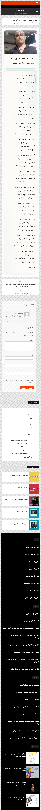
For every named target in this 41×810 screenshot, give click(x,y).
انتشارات (29, 415)
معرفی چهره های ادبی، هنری (18, 453)
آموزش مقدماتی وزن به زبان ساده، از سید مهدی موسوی (15, 755)
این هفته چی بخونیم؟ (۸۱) (20, 475)
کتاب (30, 428)
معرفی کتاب (23, 447)
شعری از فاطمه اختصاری (21, 524)
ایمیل (32, 363)
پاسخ (6, 321)
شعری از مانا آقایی (33, 590)
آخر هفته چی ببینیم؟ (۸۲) (20, 487)
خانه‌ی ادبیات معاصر (20, 13)
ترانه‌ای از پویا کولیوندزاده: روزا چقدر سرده (26, 652)
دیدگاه (32, 340)
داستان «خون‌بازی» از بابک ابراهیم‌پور (27, 692)
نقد (31, 431)
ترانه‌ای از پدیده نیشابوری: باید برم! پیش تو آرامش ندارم (21, 628)
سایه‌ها (20, 10)
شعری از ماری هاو (33, 561)
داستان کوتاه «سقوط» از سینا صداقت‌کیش (26, 731)
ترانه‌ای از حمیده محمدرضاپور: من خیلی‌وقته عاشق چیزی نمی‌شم (21, 660)
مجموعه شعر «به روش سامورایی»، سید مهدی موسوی (15, 798)
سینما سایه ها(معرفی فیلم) (19, 440)
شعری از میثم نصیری (32, 576)
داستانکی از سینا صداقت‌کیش (29, 685)
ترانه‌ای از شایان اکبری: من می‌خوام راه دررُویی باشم (23, 645)
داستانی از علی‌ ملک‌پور (32, 699)
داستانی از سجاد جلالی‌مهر (31, 714)
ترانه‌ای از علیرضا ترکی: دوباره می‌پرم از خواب (25, 669)
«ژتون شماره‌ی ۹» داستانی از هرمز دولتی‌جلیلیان (24, 738)
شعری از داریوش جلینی (31, 621)
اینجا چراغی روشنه (26, 457)
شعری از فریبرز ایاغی (22, 512)
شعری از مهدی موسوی (32, 597)
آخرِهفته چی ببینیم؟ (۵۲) (20, 293)
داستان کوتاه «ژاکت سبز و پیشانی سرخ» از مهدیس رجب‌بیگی (23, 722)
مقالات (30, 434)
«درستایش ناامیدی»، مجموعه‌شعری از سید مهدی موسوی (16, 783)
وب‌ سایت (31, 371)
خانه (31, 412)
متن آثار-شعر (16, 20)
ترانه (31, 425)
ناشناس (20, 313)
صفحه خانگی (33, 20)
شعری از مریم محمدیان (31, 583)
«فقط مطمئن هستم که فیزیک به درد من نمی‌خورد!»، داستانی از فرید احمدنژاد (20, 285)
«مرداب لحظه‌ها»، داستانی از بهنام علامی (26, 707)
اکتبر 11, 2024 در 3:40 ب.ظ (11, 313)
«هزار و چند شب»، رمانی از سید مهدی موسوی (15, 769)
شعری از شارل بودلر (33, 569)
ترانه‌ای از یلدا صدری (32, 614)
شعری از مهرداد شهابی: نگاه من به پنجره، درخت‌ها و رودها (22, 636)
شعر (24, 20)
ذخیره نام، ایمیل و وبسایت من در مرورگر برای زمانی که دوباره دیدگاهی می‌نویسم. (20, 381)
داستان (30, 421)
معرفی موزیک (23, 450)
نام (33, 355)
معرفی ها (29, 437)
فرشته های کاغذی (21, 443)
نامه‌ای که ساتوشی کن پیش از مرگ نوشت (16, 500)
